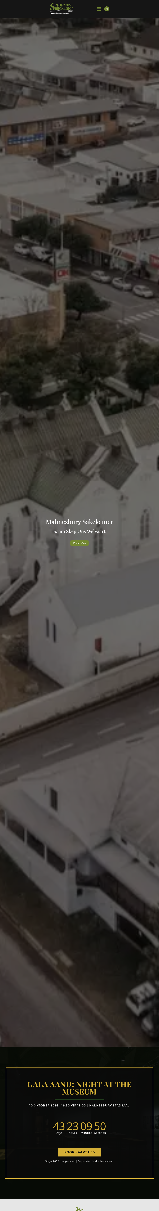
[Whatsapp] (106, 8)
